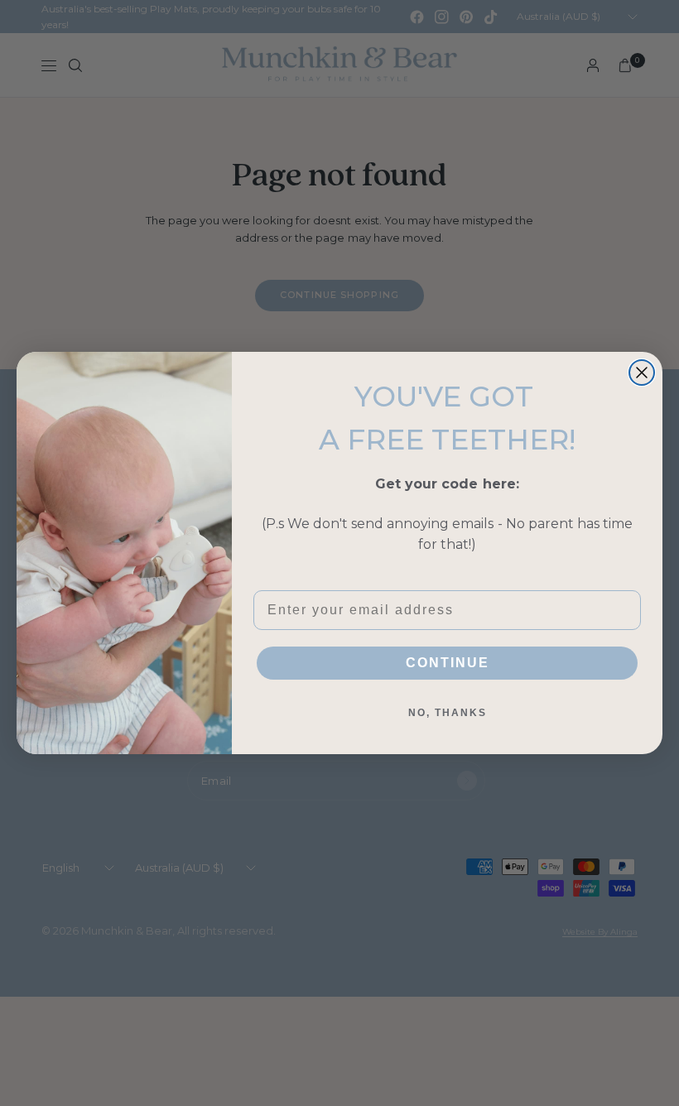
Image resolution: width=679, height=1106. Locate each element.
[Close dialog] (641, 372)
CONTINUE (447, 663)
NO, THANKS (447, 713)
